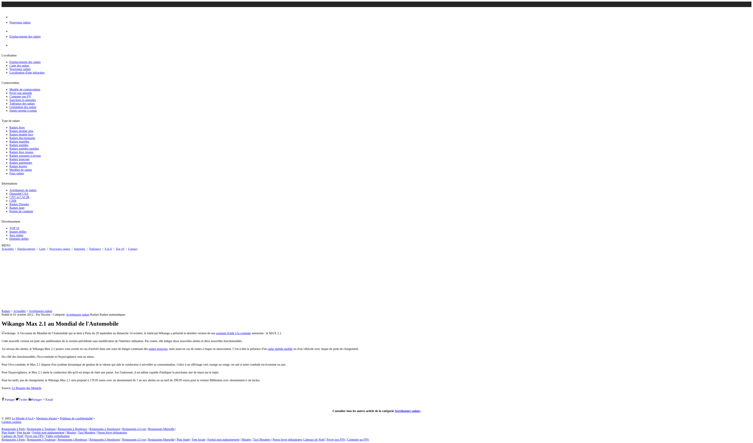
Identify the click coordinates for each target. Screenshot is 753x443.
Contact (132, 248)
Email (49, 399)
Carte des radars (19, 65)
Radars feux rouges (21, 152)
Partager (10, 399)
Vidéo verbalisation (58, 436)
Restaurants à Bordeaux (72, 429)
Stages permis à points (23, 110)
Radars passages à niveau (25, 155)
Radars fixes (17, 127)
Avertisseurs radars (40, 311)
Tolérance (95, 248)
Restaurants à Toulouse (41, 429)
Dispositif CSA (18, 193)
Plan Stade (8, 432)
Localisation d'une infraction (27, 72)
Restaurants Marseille (161, 429)
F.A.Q (108, 248)
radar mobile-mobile (280, 349)
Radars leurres (18, 166)
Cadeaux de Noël (12, 436)
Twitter (23, 399)
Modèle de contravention (24, 89)
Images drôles (17, 231)
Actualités (8, 248)
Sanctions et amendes (22, 100)
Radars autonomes (20, 162)
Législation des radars (22, 107)
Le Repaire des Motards (26, 388)
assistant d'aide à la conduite (233, 333)
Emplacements (26, 248)
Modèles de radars (20, 169)
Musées (71, 432)
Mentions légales (46, 418)
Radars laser (17, 207)
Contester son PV (20, 96)
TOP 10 (14, 228)
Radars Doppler (19, 204)
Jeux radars (16, 235)
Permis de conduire (21, 211)
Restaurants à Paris (13, 429)
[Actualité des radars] (19, 45)
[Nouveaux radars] (12, 17)
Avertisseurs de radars (22, 190)
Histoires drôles (19, 238)
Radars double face (21, 134)
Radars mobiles (18, 145)
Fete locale (23, 432)
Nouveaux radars (20, 69)
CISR (12, 200)
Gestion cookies (11, 422)
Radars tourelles (19, 141)
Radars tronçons (19, 159)
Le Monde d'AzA (23, 418)
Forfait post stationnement (48, 432)
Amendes (79, 248)
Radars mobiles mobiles (24, 148)
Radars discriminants (22, 138)
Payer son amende (20, 93)
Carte (42, 248)
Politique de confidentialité (76, 418)
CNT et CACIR (19, 197)
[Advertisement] (376, 280)
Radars (6, 311)
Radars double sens (21, 131)
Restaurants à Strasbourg (104, 429)
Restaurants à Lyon (134, 429)
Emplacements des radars (25, 62)
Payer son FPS (34, 436)
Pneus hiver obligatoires (112, 432)
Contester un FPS (358, 439)
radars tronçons (158, 349)
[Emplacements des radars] (12, 31)
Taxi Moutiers (86, 432)
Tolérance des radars (22, 103)
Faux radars (16, 173)
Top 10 (120, 248)
